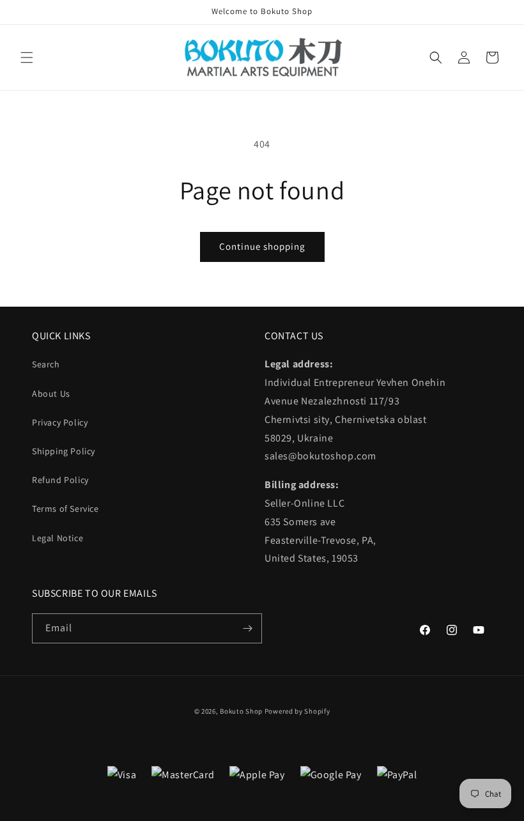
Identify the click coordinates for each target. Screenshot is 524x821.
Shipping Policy (63, 451)
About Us (51, 393)
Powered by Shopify (297, 711)
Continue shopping (262, 246)
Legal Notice (57, 538)
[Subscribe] (247, 628)
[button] (27, 57)
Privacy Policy (60, 422)
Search (46, 364)
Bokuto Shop (241, 711)
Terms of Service (65, 508)
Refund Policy (60, 480)
